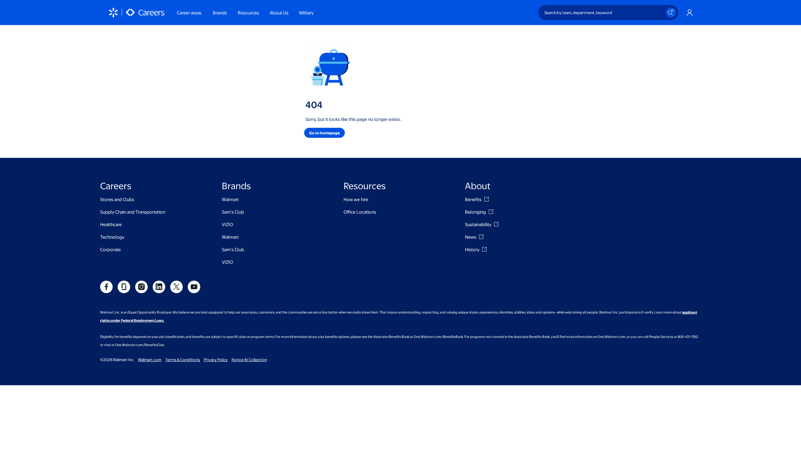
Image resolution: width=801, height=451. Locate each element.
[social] (106, 287)
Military (306, 12)
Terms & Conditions (182, 359)
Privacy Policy (216, 359)
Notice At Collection (249, 359)
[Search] (671, 13)
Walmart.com (149, 359)
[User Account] (689, 12)
